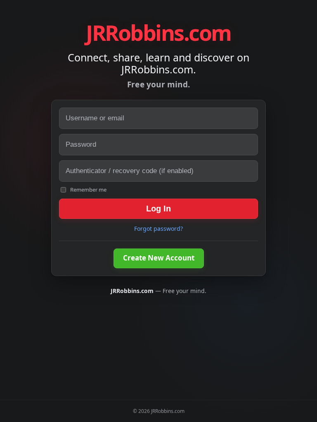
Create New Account (158, 258)
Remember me (88, 189)
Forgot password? (158, 228)
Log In (158, 208)
